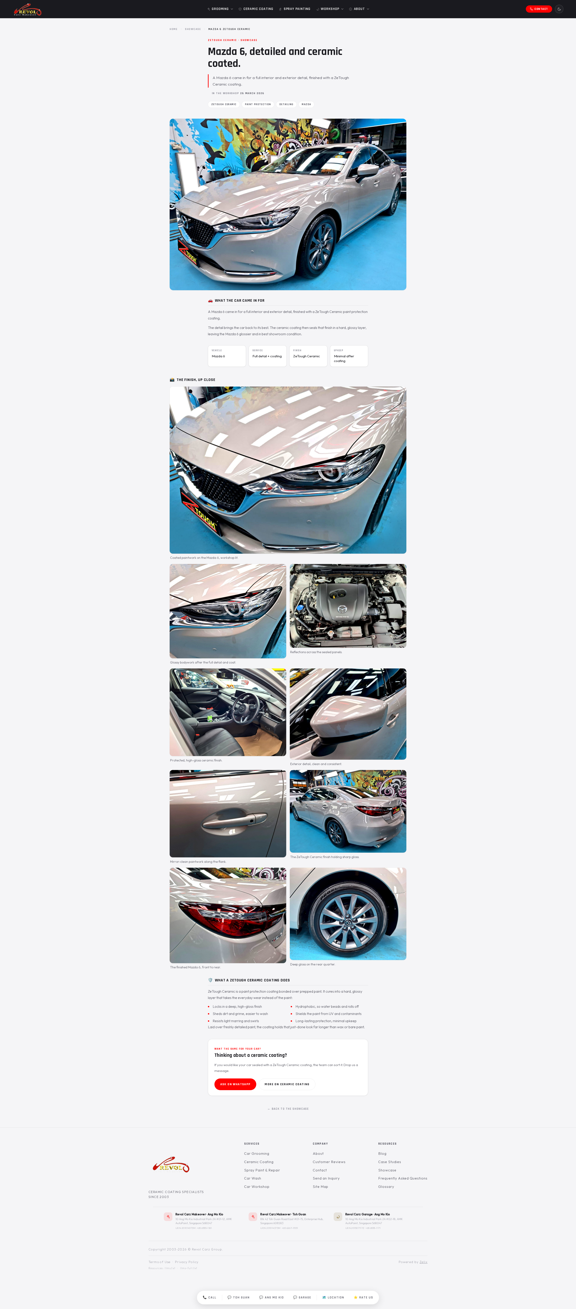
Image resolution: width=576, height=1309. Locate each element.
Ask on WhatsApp (235, 1084)
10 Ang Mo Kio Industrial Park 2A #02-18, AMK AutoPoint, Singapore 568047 (374, 1221)
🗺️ (333, 1297)
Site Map (320, 1186)
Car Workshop (257, 1186)
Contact (320, 1170)
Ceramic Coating (258, 1162)
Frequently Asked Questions (403, 1178)
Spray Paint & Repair (262, 1170)
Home (174, 29)
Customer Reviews (329, 1162)
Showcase (193, 29)
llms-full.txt (189, 1268)
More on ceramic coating (287, 1084)
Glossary (386, 1186)
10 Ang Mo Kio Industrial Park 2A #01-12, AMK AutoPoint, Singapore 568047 (204, 1221)
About (318, 1153)
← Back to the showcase (288, 1109)
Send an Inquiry (326, 1178)
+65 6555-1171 (373, 1228)
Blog (382, 1153)
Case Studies (389, 1162)
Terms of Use (159, 1262)
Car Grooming (256, 1153)
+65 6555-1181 (204, 1228)
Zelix (424, 1262)
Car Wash (252, 1178)
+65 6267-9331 (290, 1228)
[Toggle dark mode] (559, 9)
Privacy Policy (187, 1262)
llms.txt (170, 1268)
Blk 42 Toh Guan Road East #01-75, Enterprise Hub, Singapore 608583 (291, 1221)
